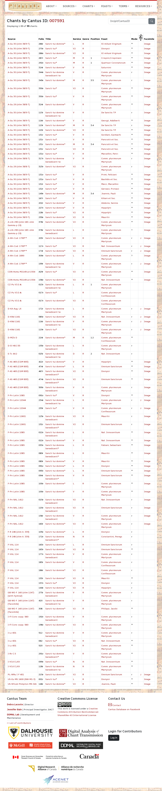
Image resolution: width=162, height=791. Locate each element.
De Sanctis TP (108, 112)
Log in (113, 737)
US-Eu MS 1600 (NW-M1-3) (21, 679)
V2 (74, 48)
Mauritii (105, 217)
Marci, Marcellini (109, 184)
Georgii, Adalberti (110, 120)
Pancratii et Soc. (109, 139)
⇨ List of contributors (19, 723)
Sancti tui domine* (55, 43)
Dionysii (105, 48)
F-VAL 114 (13, 544)
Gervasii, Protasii (110, 188)
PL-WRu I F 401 (16, 674)
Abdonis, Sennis (109, 203)
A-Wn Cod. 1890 (16, 255)
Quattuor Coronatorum (113, 62)
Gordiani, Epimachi (111, 134)
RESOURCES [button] (142, 6)
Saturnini (106, 67)
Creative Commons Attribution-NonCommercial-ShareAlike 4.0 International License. (78, 712)
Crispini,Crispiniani (111, 58)
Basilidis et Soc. (109, 179)
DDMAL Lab (13, 714)
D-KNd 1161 (14, 316)
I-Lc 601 (12, 632)
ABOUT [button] (50, 6)
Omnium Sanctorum (111, 251)
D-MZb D (12, 337)
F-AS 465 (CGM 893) (18, 361)
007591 (57, 20)
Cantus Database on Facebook (124, 709)
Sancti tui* (51, 48)
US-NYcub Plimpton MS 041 (22, 684)
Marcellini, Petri (109, 153)
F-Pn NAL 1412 (15, 499)
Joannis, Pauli (108, 193)
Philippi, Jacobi (109, 608)
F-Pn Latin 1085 (16, 395)
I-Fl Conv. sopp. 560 (18, 616)
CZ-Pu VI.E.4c (15, 284)
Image (147, 43)
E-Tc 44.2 (12, 353)
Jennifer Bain (14, 709)
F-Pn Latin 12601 (17, 416)
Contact (116, 705)
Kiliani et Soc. (108, 198)
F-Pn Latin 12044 (17, 400)
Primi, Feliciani (109, 174)
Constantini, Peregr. (111, 536)
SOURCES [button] (69, 6)
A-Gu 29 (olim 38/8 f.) (19, 104)
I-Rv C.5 (12, 653)
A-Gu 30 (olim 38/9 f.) (19, 43)
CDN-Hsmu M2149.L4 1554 (21, 271)
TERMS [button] (123, 6)
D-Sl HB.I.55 (14, 345)
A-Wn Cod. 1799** (17, 238)
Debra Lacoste (15, 704)
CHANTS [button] (87, 6)
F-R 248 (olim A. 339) (18, 532)
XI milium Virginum (111, 43)
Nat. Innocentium (110, 246)
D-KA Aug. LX (14, 308)
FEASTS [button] (106, 6)
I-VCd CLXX (14, 661)
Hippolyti (106, 207)
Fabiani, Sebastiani (111, 445)
